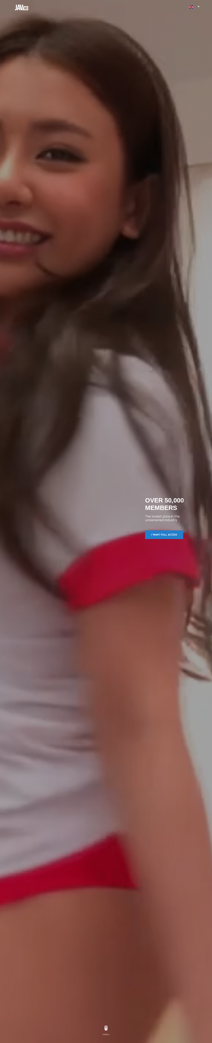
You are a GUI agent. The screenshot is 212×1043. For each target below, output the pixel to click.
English (191, 6)
